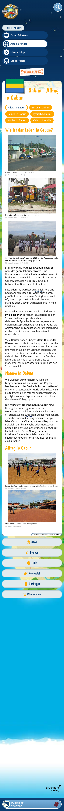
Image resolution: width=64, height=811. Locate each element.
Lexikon (34, 552)
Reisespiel (34, 573)
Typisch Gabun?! (42, 114)
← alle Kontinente (13, 27)
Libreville (53, 343)
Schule (9, 318)
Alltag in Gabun (16, 107)
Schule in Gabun (17, 114)
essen (24, 293)
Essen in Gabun (40, 107)
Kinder (33, 353)
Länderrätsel (17, 60)
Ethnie (28, 414)
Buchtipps (34, 584)
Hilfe (34, 563)
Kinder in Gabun (17, 120)
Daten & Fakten (19, 35)
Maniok (39, 289)
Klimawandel (34, 594)
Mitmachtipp (17, 52)
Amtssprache (12, 328)
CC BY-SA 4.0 (23, 217)
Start (34, 542)
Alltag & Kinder (18, 43)
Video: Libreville (42, 120)
